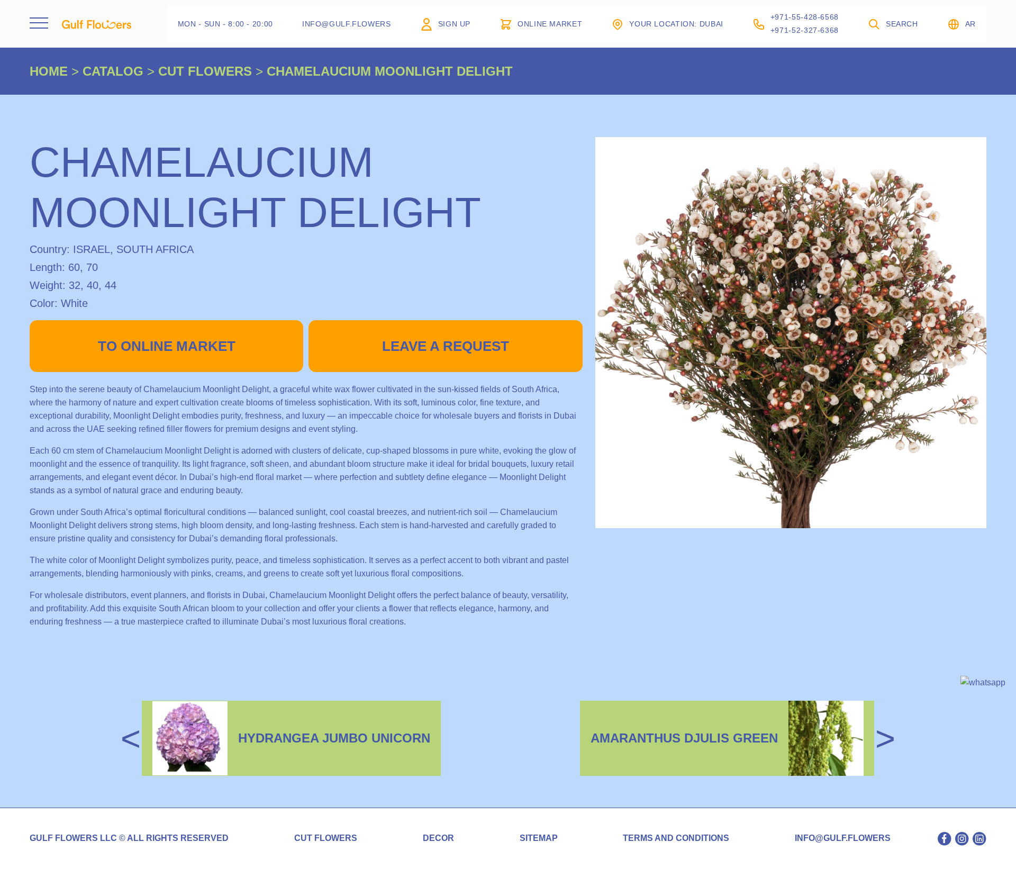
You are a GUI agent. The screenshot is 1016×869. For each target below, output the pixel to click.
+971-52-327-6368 (804, 30)
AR (970, 24)
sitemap (539, 838)
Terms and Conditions (676, 838)
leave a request (445, 346)
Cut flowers (325, 838)
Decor (438, 838)
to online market (166, 346)
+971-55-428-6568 (804, 17)
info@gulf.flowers (843, 838)
